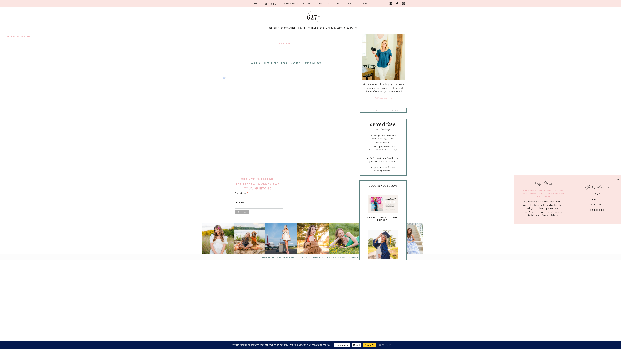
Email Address (241, 193)
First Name (240, 202)
